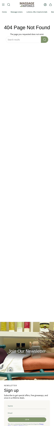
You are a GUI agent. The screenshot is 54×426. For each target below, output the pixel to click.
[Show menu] (3, 5)
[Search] (44, 39)
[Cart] (50, 5)
